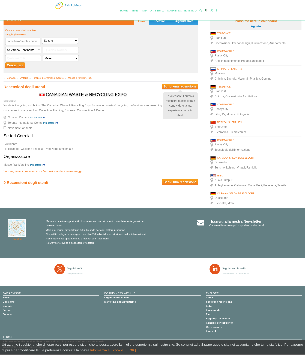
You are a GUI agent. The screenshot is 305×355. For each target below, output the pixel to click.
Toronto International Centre (48, 77)
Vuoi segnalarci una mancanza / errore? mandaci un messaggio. (44, 171)
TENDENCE (224, 33)
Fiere (134, 10)
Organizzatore (184, 21)
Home (124, 10)
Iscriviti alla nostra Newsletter (236, 221)
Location (160, 21)
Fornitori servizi (152, 10)
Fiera (141, 21)
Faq (208, 314)
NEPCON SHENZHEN (229, 122)
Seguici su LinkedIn (234, 268)
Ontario (24, 77)
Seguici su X (74, 268)
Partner (7, 310)
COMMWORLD (225, 51)
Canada (11, 77)
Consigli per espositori (220, 322)
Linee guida (213, 310)
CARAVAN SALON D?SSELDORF (236, 157)
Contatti (7, 306)
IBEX (220, 175)
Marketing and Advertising (120, 301)
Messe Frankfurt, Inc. (80, 77)
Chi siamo (9, 301)
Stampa (7, 314)
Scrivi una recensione (180, 86)
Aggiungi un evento (218, 318)
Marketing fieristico (182, 10)
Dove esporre (214, 327)
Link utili (211, 331)
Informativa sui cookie (106, 350)
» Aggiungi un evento (15, 34)
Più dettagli (36, 117)
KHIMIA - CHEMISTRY (229, 68)
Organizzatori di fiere (116, 297)
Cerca (209, 297)
